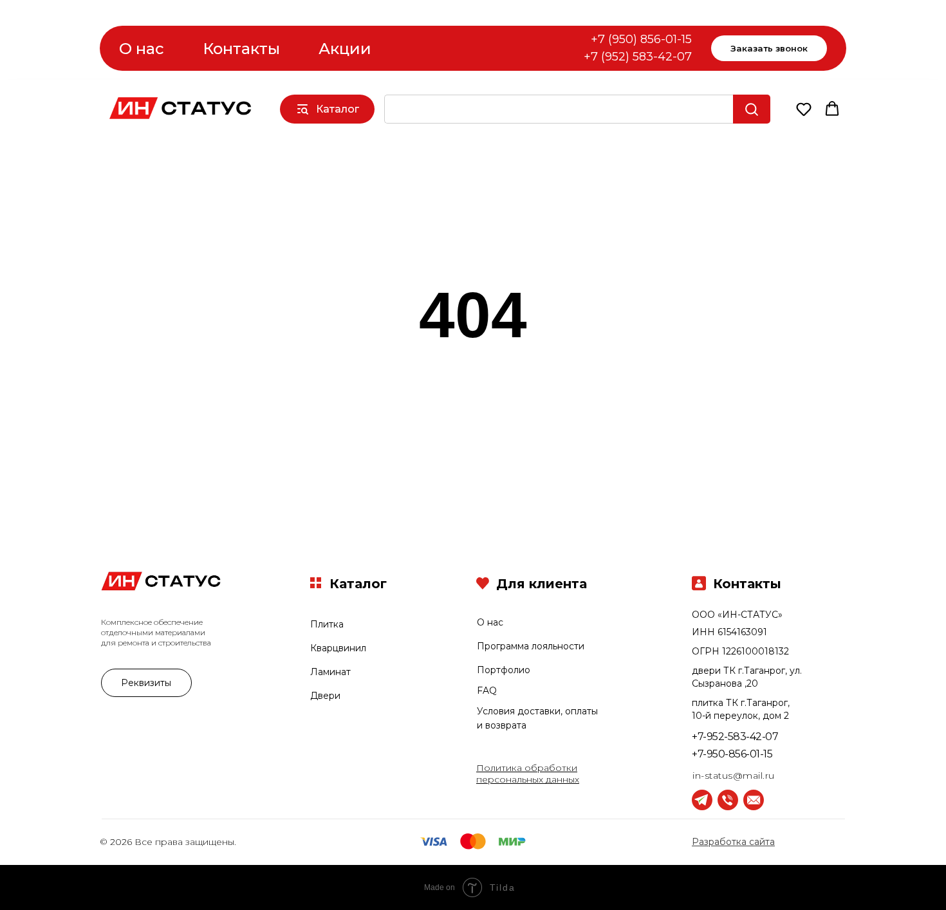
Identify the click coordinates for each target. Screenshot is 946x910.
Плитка (327, 624)
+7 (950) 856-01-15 (641, 39)
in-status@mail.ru (733, 775)
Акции (345, 48)
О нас (141, 48)
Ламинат (330, 672)
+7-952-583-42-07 (735, 736)
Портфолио (503, 670)
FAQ (487, 690)
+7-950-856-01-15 (732, 754)
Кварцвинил (338, 648)
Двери (325, 695)
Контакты (241, 48)
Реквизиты (146, 683)
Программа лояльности (530, 646)
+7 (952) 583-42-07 (638, 57)
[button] (804, 108)
